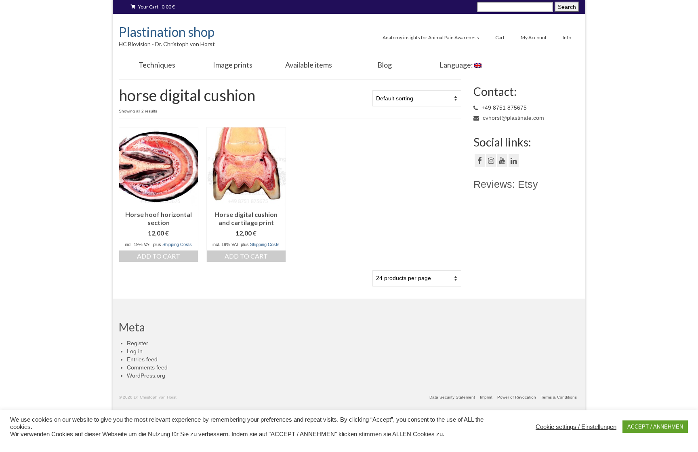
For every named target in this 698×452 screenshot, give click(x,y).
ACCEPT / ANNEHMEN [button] (655, 427)
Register (137, 343)
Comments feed (147, 367)
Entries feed (142, 359)
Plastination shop (166, 32)
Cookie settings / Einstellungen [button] (576, 427)
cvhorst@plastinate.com (512, 118)
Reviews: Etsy (505, 184)
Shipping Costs (177, 244)
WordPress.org (146, 375)
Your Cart (156, 7)
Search (567, 7)
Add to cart (158, 256)
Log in (135, 351)
